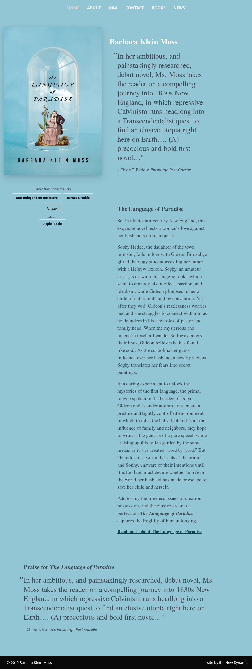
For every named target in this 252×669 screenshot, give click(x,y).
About (94, 8)
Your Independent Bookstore (37, 198)
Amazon (53, 208)
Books (159, 8)
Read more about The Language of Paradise (159, 531)
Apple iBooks (52, 224)
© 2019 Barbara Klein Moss (29, 662)
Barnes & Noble (78, 198)
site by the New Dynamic (227, 662)
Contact (135, 8)
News (179, 8)
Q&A (113, 8)
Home (73, 8)
